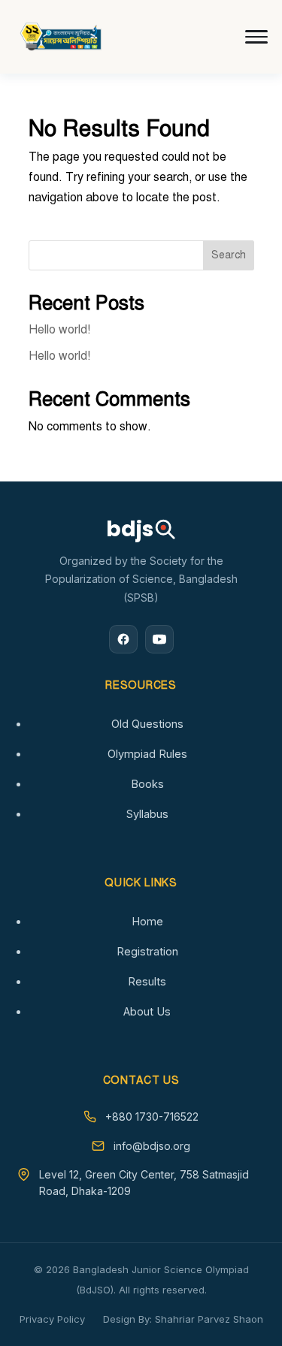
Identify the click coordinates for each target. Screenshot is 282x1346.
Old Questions (147, 723)
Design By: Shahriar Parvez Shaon (183, 1319)
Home (147, 921)
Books (147, 783)
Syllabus (147, 813)
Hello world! (59, 329)
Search (228, 255)
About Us (147, 1011)
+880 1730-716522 (152, 1116)
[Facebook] (123, 639)
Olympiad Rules (147, 753)
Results (147, 981)
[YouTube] (159, 639)
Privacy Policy (52, 1319)
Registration (147, 951)
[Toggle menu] (256, 37)
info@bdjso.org (152, 1145)
